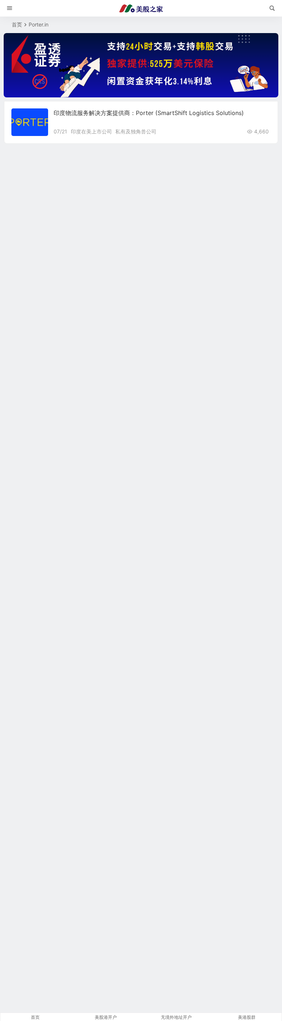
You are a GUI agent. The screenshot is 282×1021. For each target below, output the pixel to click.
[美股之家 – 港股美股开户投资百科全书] (141, 8)
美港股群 (247, 1017)
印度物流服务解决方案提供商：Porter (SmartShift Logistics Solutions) (149, 113)
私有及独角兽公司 (135, 131)
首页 (17, 24)
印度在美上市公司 (91, 131)
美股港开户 (106, 1017)
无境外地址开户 (176, 1017)
